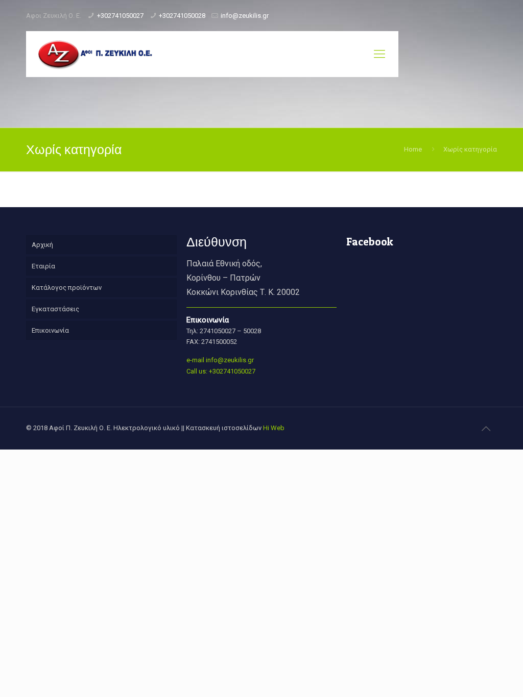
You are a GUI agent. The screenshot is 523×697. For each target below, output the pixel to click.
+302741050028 (182, 15)
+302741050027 (120, 15)
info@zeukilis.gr (245, 15)
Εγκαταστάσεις (55, 309)
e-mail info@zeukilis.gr (220, 360)
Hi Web (273, 428)
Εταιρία (43, 266)
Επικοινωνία (50, 330)
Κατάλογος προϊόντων (67, 287)
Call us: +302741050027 (220, 371)
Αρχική (42, 244)
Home (413, 149)
